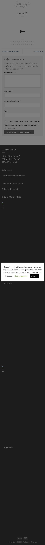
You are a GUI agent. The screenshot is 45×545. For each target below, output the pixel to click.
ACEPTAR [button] (34, 276)
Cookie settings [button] (21, 276)
